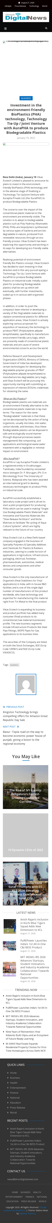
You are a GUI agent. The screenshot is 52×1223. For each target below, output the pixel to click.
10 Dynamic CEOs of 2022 (25, 850)
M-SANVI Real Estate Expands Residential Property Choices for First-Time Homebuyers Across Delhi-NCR (26, 1047)
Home (13, 1072)
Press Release (20, 6)
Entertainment (18, 1087)
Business (26, 98)
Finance (14, 1092)
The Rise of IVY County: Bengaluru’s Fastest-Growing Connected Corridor (25, 796)
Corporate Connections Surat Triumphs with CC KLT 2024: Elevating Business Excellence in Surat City (25, 890)
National (14, 1097)
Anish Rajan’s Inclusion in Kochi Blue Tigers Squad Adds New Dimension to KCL (34, 924)
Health (13, 1082)
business (14, 664)
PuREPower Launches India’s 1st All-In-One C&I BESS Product (33, 944)
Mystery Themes (27, 1213)
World (44, 6)
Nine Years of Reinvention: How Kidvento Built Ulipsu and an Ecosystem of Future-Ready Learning (27, 1035)
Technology (34, 6)
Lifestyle (8, 6)
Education (15, 1102)
